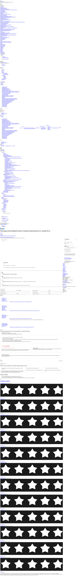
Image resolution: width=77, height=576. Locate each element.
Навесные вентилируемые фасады (10, 183)
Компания (5, 204)
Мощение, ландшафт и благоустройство (10, 176)
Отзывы (5, 77)
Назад (7, 157)
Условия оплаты (6, 73)
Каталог (64, 263)
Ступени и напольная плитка (9, 172)
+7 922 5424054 (3, 81)
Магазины (64, 272)
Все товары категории (67, 257)
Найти (64, 289)
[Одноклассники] (1, 228)
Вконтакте (3, 64)
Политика (64, 275)
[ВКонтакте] (0, 228)
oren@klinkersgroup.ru (4, 62)
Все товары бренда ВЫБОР (68, 258)
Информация (64, 271)
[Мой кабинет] (0, 146)
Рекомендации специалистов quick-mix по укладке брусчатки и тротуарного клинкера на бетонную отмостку (25, 310)
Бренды (64, 265)
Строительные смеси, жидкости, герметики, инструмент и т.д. (13, 158)
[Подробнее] (76, 239)
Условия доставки (6, 74)
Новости (64, 268)
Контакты (5, 78)
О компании (64, 267)
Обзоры (64, 276)
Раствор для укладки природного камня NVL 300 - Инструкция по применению (21, 318)
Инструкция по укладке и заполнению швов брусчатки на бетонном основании (21, 301)
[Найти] (1, 3)
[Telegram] (4, 228)
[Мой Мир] (3, 228)
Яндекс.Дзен (3, 65)
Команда (5, 76)
